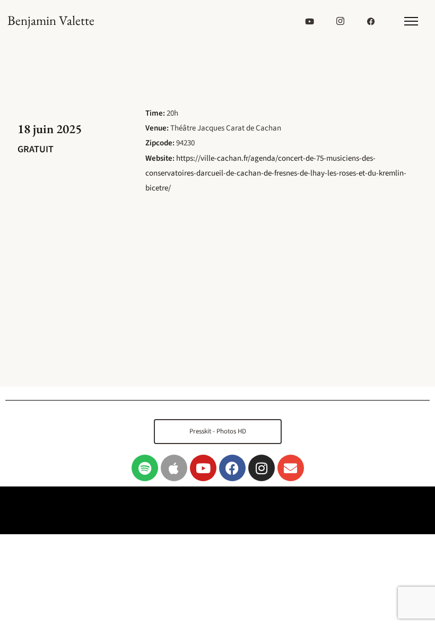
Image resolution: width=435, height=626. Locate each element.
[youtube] (310, 21)
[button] (218, 431)
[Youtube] (203, 468)
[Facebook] (232, 468)
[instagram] (341, 21)
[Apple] (174, 468)
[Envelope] (290, 468)
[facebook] (371, 21)
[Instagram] (261, 468)
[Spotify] (145, 468)
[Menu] (410, 21)
